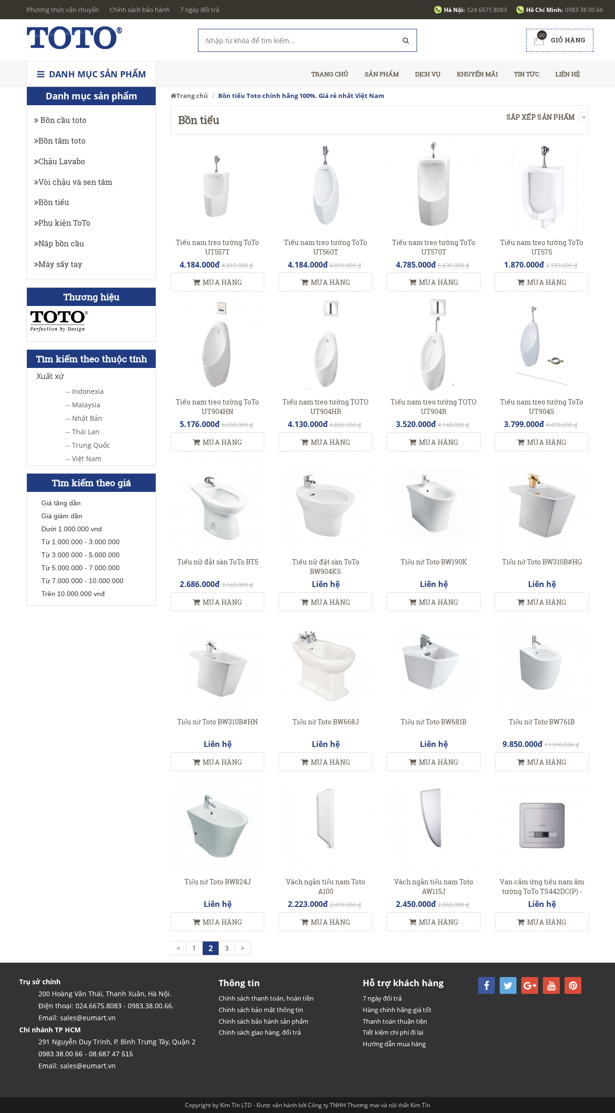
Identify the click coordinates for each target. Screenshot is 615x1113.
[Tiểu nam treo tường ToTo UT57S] (542, 185)
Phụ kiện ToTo (64, 223)
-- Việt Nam (83, 458)
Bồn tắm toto (62, 140)
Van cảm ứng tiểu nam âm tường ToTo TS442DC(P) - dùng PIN (542, 891)
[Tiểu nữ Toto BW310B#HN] (217, 664)
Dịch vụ (428, 74)
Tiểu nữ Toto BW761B (542, 721)
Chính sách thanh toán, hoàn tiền (266, 998)
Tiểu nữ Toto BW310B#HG (542, 561)
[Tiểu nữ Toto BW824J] (217, 824)
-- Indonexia (84, 391)
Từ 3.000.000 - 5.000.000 (80, 555)
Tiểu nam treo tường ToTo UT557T (217, 247)
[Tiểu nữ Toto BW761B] (542, 664)
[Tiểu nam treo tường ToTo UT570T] (433, 185)
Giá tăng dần (61, 503)
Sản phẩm (382, 74)
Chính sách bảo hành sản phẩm (263, 1021)
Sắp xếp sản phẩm (541, 117)
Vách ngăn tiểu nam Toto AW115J (433, 886)
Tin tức (526, 74)
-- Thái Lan (82, 431)
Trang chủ (329, 74)
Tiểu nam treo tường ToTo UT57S (541, 247)
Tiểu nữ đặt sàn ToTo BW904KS (325, 566)
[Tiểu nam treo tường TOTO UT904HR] (325, 345)
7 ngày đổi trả (199, 9)
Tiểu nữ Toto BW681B (434, 721)
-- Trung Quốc (87, 445)
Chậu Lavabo (61, 161)
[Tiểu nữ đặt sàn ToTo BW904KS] (325, 505)
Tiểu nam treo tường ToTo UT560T (325, 247)
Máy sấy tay (60, 264)
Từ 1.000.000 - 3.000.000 (80, 542)
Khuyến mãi (477, 74)
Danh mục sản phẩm (96, 74)
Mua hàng (222, 282)
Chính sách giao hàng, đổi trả (260, 1032)
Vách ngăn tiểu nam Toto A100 (325, 886)
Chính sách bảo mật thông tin (261, 1009)
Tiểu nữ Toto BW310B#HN (217, 721)
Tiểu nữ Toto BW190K (434, 561)
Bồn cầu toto (62, 120)
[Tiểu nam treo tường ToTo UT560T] (325, 185)
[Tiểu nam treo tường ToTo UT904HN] (217, 345)
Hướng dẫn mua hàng (394, 1044)
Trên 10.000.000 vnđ (73, 594)
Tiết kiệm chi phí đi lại (393, 1032)
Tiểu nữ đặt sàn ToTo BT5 (217, 561)
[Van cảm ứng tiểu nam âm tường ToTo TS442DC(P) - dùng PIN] (542, 824)
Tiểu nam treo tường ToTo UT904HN (217, 406)
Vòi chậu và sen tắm (75, 182)
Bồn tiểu (53, 202)
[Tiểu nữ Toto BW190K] (433, 505)
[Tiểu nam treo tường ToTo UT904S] (542, 345)
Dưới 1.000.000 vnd (71, 529)
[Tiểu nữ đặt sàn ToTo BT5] (217, 505)
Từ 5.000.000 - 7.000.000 (80, 568)
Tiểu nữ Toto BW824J (217, 881)
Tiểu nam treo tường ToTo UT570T (433, 247)
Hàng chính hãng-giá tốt (397, 1009)
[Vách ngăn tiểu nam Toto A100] (325, 824)
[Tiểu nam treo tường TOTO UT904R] (433, 345)
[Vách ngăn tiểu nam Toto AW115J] (433, 824)
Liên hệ (567, 74)
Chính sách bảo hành (140, 9)
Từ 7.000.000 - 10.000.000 (82, 581)
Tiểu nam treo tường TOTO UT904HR (326, 406)
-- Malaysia (82, 404)
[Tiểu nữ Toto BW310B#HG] (542, 505)
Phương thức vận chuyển (62, 9)
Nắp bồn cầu (61, 243)
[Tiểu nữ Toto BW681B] (433, 664)
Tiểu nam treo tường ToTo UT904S (541, 406)
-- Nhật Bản (83, 418)
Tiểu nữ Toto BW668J (326, 721)
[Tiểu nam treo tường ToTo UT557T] (217, 185)
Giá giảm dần (61, 516)
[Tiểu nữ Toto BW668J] (325, 664)
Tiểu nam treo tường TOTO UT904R (434, 406)
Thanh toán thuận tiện (395, 1021)
